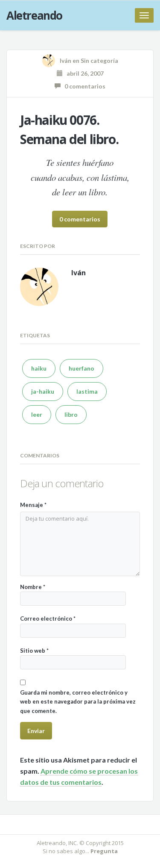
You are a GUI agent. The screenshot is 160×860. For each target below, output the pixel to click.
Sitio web (34, 650)
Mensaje (33, 504)
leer (36, 414)
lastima (87, 391)
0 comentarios (83, 86)
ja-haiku (42, 391)
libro (71, 414)
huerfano (81, 368)
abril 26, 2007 (83, 73)
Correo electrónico (48, 618)
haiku (39, 368)
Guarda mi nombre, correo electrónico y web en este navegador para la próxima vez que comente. (78, 701)
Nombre (32, 586)
